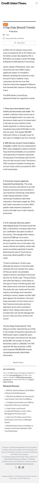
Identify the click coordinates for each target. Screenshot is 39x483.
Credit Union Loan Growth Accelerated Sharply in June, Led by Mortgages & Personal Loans (18, 411)
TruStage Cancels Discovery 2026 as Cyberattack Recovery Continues (19, 403)
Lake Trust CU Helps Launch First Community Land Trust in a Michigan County (18, 419)
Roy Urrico (14, 31)
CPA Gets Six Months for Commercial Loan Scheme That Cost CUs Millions (19, 397)
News (5, 24)
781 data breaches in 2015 (20, 346)
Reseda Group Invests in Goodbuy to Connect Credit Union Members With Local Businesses (19, 428)
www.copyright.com (15, 375)
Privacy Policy (13, 478)
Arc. (13, 476)
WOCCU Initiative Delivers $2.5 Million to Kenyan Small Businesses (19, 391)
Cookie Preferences (24, 478)
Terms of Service (32, 476)
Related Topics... (18, 362)
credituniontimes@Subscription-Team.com (19, 464)
